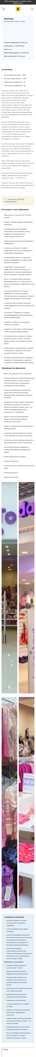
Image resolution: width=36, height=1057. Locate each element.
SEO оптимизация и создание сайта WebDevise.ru (18, 2)
